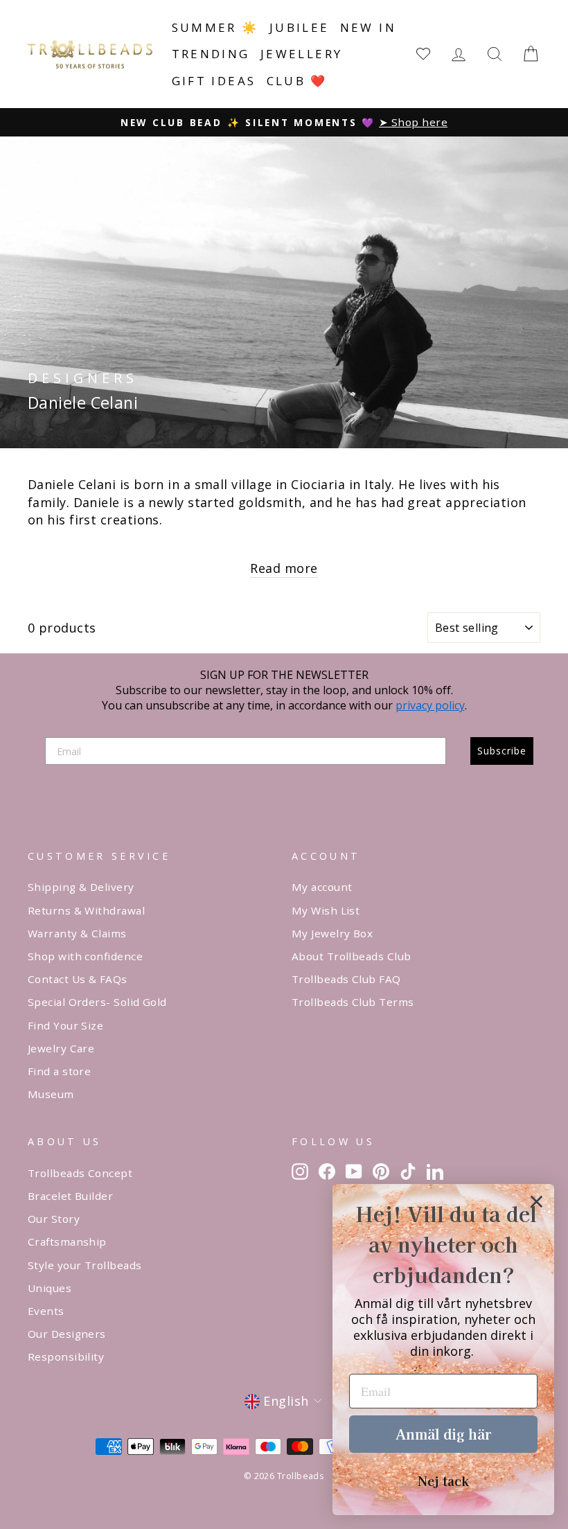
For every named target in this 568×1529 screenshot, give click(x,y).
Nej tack (443, 1480)
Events (46, 1311)
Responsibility (66, 1356)
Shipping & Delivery (81, 887)
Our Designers (67, 1334)
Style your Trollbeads (84, 1265)
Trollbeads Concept (80, 1173)
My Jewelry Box (332, 933)
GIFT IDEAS (214, 81)
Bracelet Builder (70, 1196)
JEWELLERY (301, 54)
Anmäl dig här (443, 1434)
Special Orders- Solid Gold (97, 1002)
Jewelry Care (61, 1048)
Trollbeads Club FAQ (346, 979)
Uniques (49, 1288)
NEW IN (368, 27)
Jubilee (299, 27)
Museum (51, 1094)
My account (322, 887)
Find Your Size (65, 1025)
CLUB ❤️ (297, 81)
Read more (283, 568)
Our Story (54, 1219)
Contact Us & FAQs (77, 979)
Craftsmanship (67, 1241)
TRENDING (211, 54)
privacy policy (430, 705)
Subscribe (501, 750)
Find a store (59, 1071)
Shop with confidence (85, 956)
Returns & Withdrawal (86, 910)
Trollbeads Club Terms (353, 1002)
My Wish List (326, 910)
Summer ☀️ (215, 27)
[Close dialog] (536, 1202)
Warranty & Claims (77, 933)
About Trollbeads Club (351, 956)
